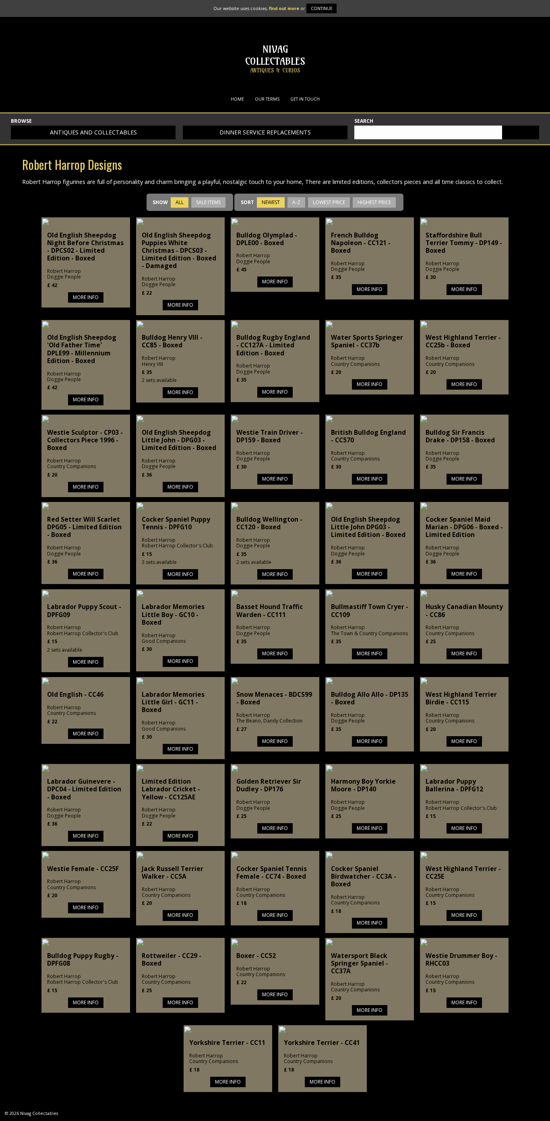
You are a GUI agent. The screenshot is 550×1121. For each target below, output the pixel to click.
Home (237, 99)
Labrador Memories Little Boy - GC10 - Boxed (173, 614)
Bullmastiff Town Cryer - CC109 (369, 610)
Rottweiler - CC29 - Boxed (171, 959)
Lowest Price (329, 202)
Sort (247, 202)
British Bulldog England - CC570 (368, 436)
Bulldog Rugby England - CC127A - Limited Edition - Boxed (273, 345)
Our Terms (267, 99)
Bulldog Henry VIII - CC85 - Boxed (172, 341)
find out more (284, 8)
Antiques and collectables (93, 132)
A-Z (296, 202)
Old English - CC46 (75, 694)
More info (86, 297)
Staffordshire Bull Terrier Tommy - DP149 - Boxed (464, 243)
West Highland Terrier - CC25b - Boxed (463, 341)
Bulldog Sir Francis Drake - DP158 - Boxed (460, 436)
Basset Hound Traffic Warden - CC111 (269, 610)
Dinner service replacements (265, 132)
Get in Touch (305, 99)
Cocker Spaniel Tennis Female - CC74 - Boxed (271, 872)
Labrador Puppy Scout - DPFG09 (84, 610)
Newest (271, 202)
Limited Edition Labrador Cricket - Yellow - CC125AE (171, 789)
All (180, 202)
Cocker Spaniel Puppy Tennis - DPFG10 (176, 523)
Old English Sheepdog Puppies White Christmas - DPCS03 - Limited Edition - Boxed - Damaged (179, 250)
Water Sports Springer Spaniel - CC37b (367, 341)
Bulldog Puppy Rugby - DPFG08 (82, 959)
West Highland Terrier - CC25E (463, 872)
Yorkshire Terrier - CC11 (227, 1042)
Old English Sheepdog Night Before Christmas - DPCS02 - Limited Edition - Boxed (85, 247)
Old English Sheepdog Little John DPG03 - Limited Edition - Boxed (368, 527)
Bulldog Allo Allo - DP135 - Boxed (369, 698)
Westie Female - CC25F (83, 868)
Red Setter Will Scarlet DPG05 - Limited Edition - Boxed (84, 527)
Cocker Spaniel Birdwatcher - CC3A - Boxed (363, 876)
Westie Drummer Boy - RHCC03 (461, 959)
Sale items (208, 202)
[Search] (520, 132)
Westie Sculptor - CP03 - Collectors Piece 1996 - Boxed (85, 440)
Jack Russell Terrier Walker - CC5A (172, 872)
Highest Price (374, 202)
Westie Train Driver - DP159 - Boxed (269, 436)
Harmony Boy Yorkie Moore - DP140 (363, 785)
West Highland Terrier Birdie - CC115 (461, 698)
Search (363, 121)
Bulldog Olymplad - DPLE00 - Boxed (266, 239)
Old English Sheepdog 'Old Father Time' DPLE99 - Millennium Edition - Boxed (81, 349)
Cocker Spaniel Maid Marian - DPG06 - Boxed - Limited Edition (464, 527)
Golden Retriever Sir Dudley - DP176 (268, 785)
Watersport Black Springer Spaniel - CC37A (359, 963)
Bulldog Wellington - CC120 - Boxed (269, 523)
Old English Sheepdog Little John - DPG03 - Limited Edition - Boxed (179, 440)
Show (160, 202)
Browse (21, 121)
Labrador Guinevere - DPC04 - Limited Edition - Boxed (84, 789)
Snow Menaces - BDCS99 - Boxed (274, 698)
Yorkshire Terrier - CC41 (322, 1042)
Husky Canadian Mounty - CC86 (464, 610)
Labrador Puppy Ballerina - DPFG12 (454, 785)
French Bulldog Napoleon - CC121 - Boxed (361, 243)
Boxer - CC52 (256, 955)
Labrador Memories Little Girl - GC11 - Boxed (173, 702)
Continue (322, 8)
